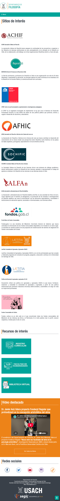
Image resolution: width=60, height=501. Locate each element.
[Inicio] (16, 6)
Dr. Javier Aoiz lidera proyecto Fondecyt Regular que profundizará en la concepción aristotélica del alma (25, 411)
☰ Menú (3, 14)
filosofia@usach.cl (31, 484)
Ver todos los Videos (30, 451)
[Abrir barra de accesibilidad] (57, 498)
